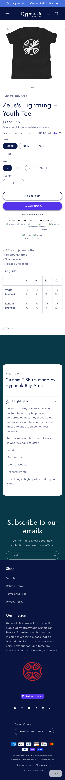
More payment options (32, 214)
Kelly (41, 146)
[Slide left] (25, 87)
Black (10, 146)
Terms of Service (16, 594)
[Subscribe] (55, 555)
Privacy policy (47, 760)
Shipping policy (43, 765)
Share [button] (9, 328)
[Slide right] (39, 87)
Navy (26, 146)
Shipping (22, 127)
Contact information (34, 770)
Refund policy (30, 760)
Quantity (8, 176)
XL (41, 168)
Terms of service (25, 765)
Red (9, 154)
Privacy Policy (14, 601)
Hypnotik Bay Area (30, 756)
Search (10, 578)
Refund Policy (14, 586)
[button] (7, 14)
